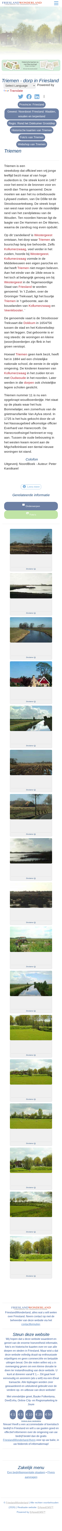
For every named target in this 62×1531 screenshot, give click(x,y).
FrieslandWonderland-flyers (19, 1440)
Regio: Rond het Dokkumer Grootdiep (32, 123)
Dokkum (29, 323)
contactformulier (30, 1324)
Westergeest (43, 235)
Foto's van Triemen (31, 137)
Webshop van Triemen (31, 144)
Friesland (25, 286)
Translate (16, 90)
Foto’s (33, 514)
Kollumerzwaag (15, 249)
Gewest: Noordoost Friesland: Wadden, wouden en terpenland (31, 114)
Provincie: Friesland (31, 104)
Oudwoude (18, 378)
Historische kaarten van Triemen (32, 130)
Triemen (44, 239)
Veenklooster (13, 310)
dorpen (29, 382)
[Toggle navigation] (56, 3)
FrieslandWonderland (17, 1502)
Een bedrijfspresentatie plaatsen (26, 1472)
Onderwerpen (33, 506)
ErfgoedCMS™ (45, 1507)
